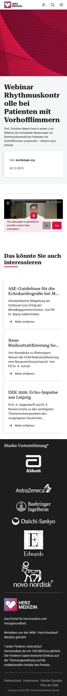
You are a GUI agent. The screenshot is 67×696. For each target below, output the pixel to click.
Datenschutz (12, 680)
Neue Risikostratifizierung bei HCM (32, 343)
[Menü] (61, 4)
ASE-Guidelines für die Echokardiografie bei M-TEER (32, 291)
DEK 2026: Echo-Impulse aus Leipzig (33, 395)
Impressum (31, 680)
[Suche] (52, 4)
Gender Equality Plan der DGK (51, 683)
